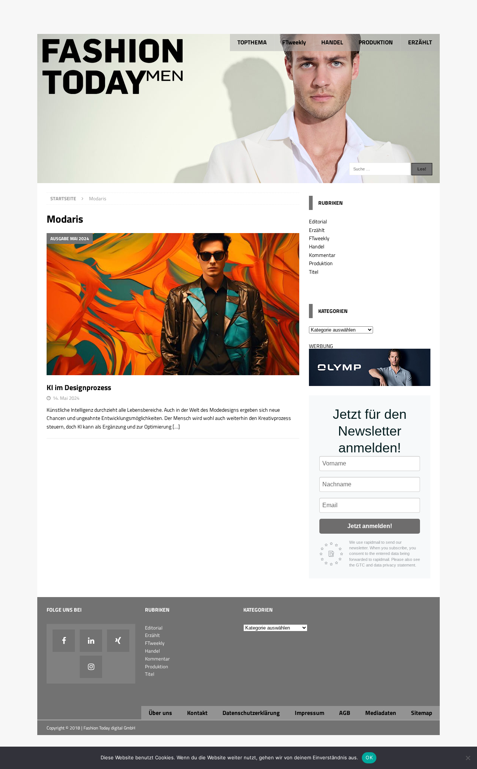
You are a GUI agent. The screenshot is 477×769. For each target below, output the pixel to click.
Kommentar (322, 255)
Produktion (321, 263)
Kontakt (197, 712)
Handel (316, 246)
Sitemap (421, 712)
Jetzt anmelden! (369, 526)
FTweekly (294, 42)
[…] (176, 426)
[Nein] (467, 758)
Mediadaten (380, 712)
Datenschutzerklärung (251, 712)
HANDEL (332, 42)
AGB (344, 712)
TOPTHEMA (252, 42)
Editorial (318, 221)
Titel (313, 272)
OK (369, 757)
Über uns (160, 712)
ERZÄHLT (420, 42)
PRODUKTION (375, 42)
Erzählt (317, 230)
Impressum (309, 712)
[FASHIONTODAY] (238, 179)
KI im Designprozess (79, 387)
